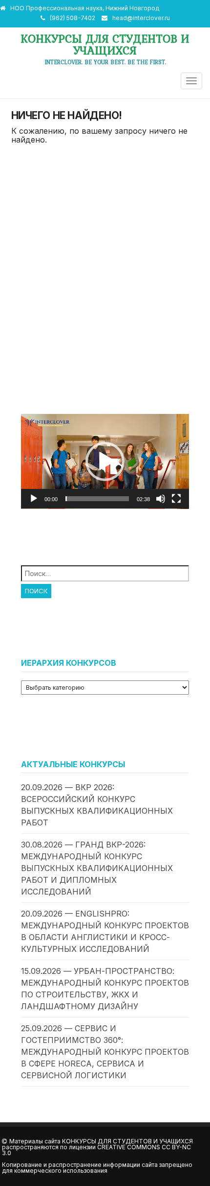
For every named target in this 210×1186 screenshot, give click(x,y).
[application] (105, 461)
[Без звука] (161, 499)
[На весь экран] (176, 499)
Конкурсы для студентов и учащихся (105, 44)
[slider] (97, 498)
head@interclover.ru (141, 18)
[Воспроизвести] (34, 499)
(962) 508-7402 (72, 18)
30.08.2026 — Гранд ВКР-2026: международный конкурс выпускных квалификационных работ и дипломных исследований (97, 868)
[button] (105, 461)
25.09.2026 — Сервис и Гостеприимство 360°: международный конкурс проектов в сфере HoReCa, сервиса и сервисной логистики (105, 1051)
